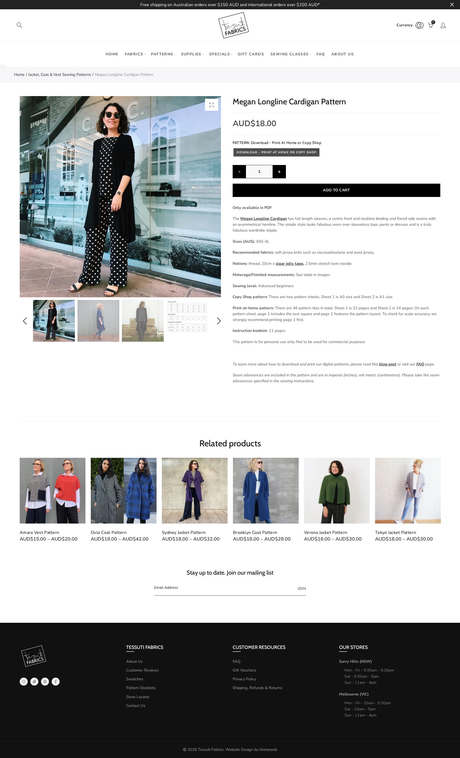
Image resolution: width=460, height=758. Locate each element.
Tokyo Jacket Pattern (324, 532)
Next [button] (219, 320)
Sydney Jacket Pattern (112, 532)
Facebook (56, 682)
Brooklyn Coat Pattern (184, 532)
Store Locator (138, 696)
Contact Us (135, 705)
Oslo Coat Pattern (37, 532)
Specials (219, 54)
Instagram (24, 682)
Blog (34, 682)
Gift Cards (251, 54)
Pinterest (45, 682)
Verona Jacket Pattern (254, 532)
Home (112, 54)
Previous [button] (25, 320)
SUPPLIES (191, 54)
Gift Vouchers (244, 670)
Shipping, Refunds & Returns (257, 687)
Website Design (239, 749)
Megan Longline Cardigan (263, 218)
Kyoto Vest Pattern (394, 532)
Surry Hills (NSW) (355, 661)
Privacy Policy (244, 679)
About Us (134, 661)
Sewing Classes (289, 54)
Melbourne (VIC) (354, 694)
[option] (120, 196)
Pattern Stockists (140, 687)
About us (342, 54)
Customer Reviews (142, 670)
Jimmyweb (268, 749)
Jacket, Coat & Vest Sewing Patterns (59, 74)
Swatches (134, 679)
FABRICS (134, 54)
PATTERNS (162, 54)
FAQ (321, 54)
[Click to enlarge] (211, 105)
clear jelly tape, (290, 263)
